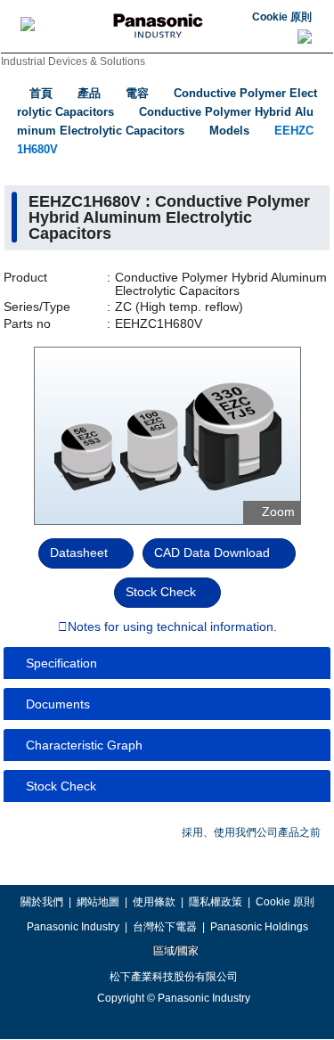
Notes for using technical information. (172, 627)
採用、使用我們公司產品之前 (251, 832)
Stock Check (161, 592)
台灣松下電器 (165, 927)
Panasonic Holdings (259, 927)
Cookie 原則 (282, 17)
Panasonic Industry (73, 927)
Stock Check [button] (61, 786)
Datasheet (79, 552)
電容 (137, 93)
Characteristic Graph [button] (84, 745)
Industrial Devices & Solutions (73, 61)
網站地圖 (98, 902)
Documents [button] (58, 704)
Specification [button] (61, 663)
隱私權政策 (215, 902)
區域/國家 (175, 951)
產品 (89, 93)
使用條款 (154, 902)
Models (229, 130)
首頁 (41, 93)
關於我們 (41, 902)
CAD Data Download (212, 552)
